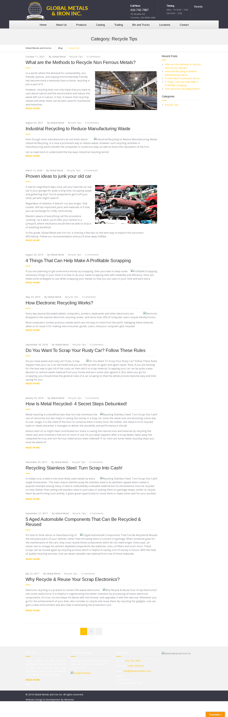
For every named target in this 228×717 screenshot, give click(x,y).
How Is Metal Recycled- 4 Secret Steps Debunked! (76, 403)
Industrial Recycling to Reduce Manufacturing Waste (78, 128)
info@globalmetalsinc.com (137, 670)
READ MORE (33, 679)
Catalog (100, 24)
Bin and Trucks (141, 24)
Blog (28, 684)
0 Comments (93, 56)
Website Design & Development (43, 699)
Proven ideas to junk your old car (58, 176)
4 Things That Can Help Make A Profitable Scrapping (78, 260)
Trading (118, 24)
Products (81, 24)
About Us (61, 24)
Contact (184, 24)
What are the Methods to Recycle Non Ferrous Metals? (81, 62)
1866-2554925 (135, 665)
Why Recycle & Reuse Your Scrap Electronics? (73, 579)
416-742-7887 (139, 10)
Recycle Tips (76, 56)
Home (43, 24)
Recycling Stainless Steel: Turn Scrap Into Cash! (74, 467)
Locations (164, 24)
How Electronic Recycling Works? (59, 302)
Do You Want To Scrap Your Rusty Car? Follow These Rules (85, 350)
